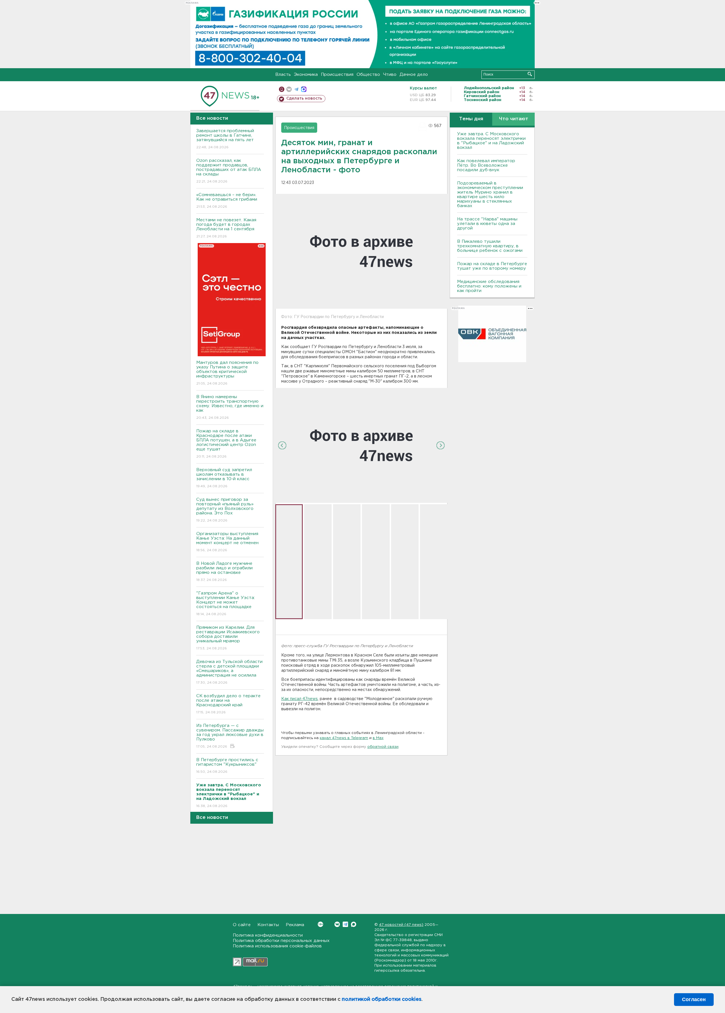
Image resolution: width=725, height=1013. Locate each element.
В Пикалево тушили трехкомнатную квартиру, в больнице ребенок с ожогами (490, 246)
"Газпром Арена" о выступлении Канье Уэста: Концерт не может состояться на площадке (225, 603)
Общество (368, 74)
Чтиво (389, 74)
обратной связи (382, 746)
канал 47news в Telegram (344, 738)
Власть (283, 74)
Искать (530, 74)
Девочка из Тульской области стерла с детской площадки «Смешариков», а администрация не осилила (229, 672)
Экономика (306, 74)
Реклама (295, 925)
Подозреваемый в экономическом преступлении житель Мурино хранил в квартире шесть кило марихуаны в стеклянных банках (490, 194)
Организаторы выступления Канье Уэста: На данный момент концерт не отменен (227, 542)
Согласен (694, 999)
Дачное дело (414, 74)
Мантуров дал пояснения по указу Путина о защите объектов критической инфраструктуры (227, 373)
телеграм (296, 89)
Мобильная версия (281, 89)
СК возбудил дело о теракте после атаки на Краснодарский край (228, 704)
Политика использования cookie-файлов (277, 946)
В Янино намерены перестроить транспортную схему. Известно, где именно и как (229, 407)
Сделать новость (304, 98)
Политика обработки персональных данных (281, 941)
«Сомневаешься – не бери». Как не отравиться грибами (226, 200)
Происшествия (337, 74)
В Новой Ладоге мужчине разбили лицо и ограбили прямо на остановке (224, 571)
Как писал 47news (299, 699)
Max (353, 924)
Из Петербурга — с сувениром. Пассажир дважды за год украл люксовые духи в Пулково (230, 736)
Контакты (268, 925)
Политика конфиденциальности (268, 935)
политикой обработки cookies (381, 999)
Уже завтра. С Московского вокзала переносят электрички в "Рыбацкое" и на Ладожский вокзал (491, 140)
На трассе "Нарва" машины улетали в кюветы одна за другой (487, 223)
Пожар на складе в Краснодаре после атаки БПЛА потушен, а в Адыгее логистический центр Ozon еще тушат (226, 443)
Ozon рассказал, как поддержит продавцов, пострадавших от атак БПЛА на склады (228, 171)
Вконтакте (337, 924)
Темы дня (471, 119)
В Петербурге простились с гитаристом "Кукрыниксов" (227, 765)
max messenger (303, 89)
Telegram (345, 924)
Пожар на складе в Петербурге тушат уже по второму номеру (492, 266)
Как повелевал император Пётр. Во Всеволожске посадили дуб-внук (486, 165)
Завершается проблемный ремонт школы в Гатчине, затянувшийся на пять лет (225, 139)
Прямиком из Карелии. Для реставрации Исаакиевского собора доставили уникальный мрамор (228, 638)
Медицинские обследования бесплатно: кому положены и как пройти (489, 286)
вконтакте (289, 89)
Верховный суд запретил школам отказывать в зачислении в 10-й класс (224, 478)
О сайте (242, 925)
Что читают (513, 119)
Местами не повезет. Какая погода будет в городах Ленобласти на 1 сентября (226, 228)
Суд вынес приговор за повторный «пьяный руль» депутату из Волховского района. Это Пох (224, 510)
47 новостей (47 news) (401, 924)
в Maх (378, 738)
